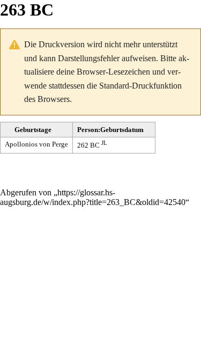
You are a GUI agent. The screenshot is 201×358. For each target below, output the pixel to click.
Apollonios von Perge (36, 144)
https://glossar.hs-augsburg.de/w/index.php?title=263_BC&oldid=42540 (92, 197)
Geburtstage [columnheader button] (32, 130)
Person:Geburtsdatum (110, 130)
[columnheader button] (114, 129)
